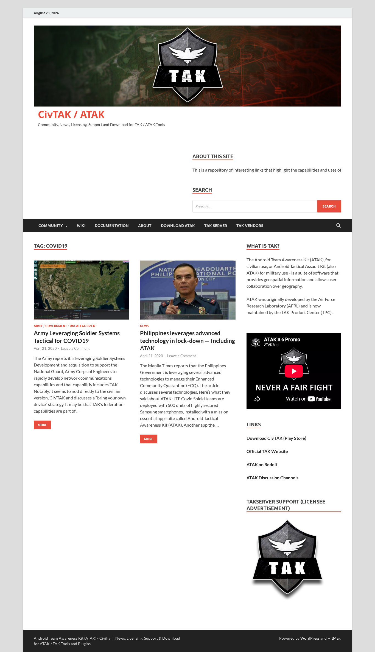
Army (38, 326)
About (145, 225)
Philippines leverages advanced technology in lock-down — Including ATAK (187, 340)
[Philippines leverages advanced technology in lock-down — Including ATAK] (188, 290)
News (144, 326)
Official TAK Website (267, 451)
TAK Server (215, 225)
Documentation (112, 225)
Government (56, 326)
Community (50, 225)
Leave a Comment (75, 348)
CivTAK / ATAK (71, 114)
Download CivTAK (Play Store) (276, 438)
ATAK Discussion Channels (272, 477)
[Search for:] (266, 206)
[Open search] (338, 225)
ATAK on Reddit (262, 464)
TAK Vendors (249, 225)
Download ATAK (178, 225)
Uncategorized (82, 326)
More (40, 424)
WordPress (310, 638)
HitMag (334, 638)
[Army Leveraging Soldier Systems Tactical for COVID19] (81, 290)
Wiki (81, 225)
